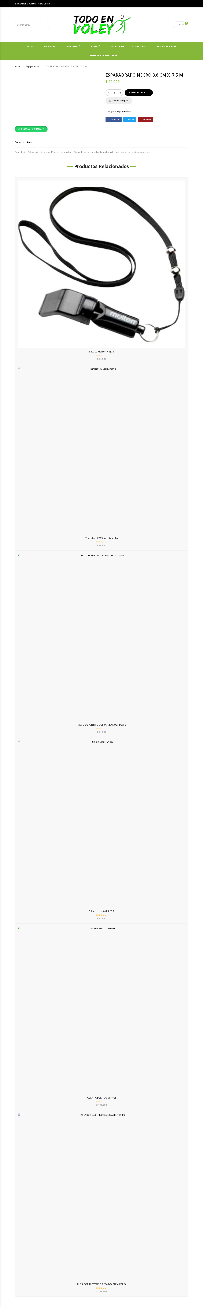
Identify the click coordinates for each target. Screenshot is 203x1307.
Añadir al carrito (138, 92)
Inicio (29, 46)
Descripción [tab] (23, 142)
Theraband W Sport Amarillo (101, 538)
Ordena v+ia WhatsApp (32, 129)
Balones (72, 46)
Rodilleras (50, 46)
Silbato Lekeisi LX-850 (101, 911)
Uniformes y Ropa (166, 46)
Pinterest (146, 119)
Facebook (114, 119)
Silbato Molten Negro (101, 351)
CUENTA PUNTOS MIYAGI (101, 1097)
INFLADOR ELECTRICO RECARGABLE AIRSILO (101, 1284)
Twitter (131, 119)
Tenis (94, 46)
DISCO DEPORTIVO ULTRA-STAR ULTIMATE (101, 724)
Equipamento (33, 66)
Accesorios (117, 46)
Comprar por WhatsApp (103, 55)
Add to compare (121, 100)
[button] (31, 129)
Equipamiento (140, 46)
